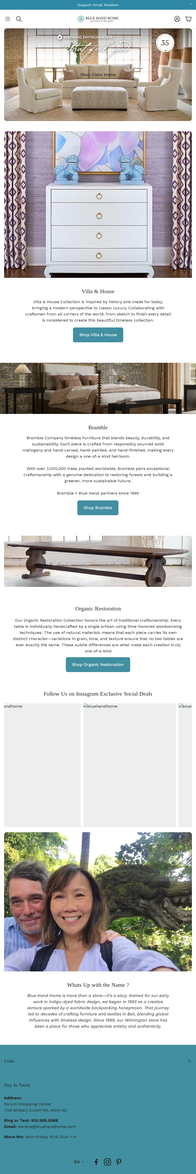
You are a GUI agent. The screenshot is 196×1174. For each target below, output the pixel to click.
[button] (7, 19)
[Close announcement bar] (191, 4)
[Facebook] (96, 1162)
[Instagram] (107, 1162)
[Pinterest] (118, 1162)
